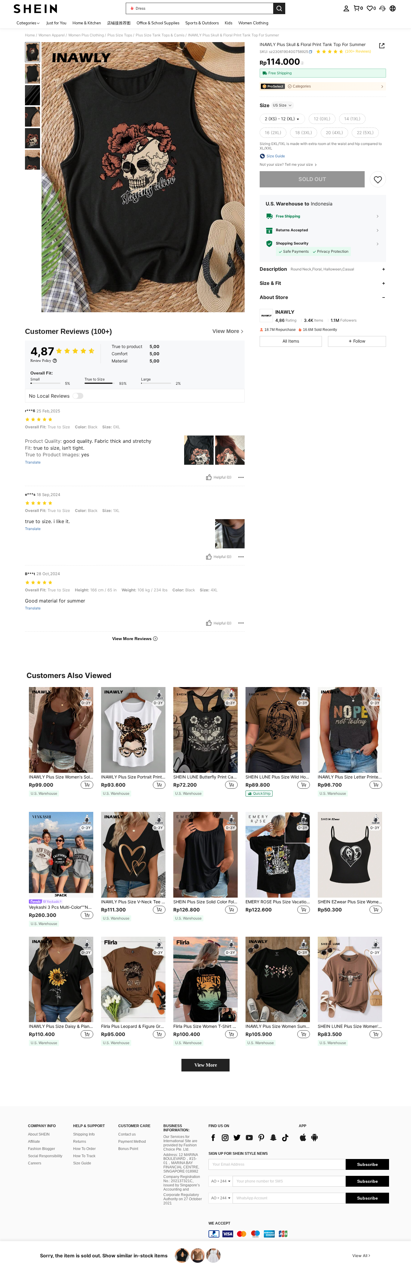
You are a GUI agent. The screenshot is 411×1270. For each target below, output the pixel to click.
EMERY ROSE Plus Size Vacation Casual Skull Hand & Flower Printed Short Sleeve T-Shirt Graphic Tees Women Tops (278, 901)
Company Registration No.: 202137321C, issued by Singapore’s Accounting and (181, 1183)
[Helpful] (208, 477)
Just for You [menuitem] (56, 22)
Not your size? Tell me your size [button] (287, 164)
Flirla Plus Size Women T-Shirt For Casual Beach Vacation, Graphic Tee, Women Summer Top (205, 1026)
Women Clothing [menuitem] (253, 22)
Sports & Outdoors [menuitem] (202, 22)
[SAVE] (378, 179)
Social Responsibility (45, 1156)
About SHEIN (39, 1134)
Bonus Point (128, 1149)
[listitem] (61, 745)
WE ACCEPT (219, 1223)
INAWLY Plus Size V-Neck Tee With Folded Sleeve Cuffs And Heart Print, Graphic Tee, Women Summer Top (133, 901)
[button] (382, 8)
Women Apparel (52, 35)
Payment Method (132, 1141)
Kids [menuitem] (228, 22)
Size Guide (82, 1163)
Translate (33, 462)
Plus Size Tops (119, 35)
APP (302, 1126)
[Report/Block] (241, 477)
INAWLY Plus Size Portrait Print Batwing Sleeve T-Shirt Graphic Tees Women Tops (133, 777)
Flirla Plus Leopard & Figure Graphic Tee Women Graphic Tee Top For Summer (133, 1026)
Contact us (127, 1134)
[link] (358, 8)
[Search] (279, 8)
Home (30, 35)
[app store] (303, 1140)
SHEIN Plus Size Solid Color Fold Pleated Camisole (205, 901)
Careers (34, 1163)
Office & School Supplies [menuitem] (158, 22)
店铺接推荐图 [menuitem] (119, 22)
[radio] (322, 119)
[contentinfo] (299, 1234)
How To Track (84, 1156)
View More (205, 1065)
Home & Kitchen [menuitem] (87, 22)
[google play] (314, 1140)
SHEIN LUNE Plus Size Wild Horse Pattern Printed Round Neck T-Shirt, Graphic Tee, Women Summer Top (278, 777)
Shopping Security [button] (292, 243)
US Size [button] (279, 105)
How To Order (84, 1149)
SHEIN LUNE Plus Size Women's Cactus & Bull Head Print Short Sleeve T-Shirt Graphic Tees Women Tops (350, 1026)
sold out (312, 179)
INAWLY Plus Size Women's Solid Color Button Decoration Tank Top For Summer (61, 777)
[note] (44, 794)
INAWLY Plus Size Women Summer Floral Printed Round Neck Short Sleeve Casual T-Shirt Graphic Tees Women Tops (278, 1026)
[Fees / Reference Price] (302, 63)
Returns (79, 1141)
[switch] (78, 396)
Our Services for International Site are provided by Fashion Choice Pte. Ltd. (180, 1143)
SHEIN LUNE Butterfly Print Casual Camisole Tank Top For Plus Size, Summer (205, 777)
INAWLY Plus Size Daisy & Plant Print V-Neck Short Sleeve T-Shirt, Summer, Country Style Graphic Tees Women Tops (61, 1026)
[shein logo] (35, 8)
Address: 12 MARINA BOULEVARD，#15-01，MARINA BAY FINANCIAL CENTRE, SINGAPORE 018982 (181, 1163)
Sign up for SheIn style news (238, 1153)
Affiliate (34, 1141)
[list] (251, 1137)
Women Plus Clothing (86, 35)
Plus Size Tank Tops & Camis (160, 35)
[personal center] (346, 8)
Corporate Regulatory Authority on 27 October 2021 (182, 1199)
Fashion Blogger (41, 1149)
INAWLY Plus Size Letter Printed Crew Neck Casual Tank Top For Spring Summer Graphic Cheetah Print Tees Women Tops (350, 777)
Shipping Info (84, 1134)
